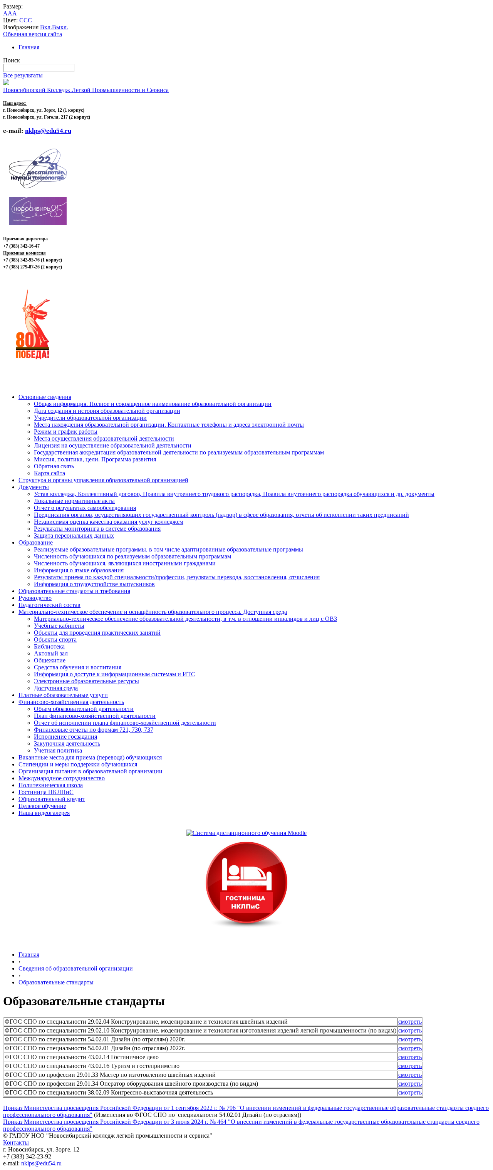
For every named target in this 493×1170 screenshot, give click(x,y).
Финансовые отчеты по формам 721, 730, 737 (93, 729)
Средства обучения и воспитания (77, 667)
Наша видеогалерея (44, 813)
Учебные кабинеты (59, 625)
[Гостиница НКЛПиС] (246, 928)
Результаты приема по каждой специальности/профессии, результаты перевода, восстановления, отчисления (177, 577)
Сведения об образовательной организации (75, 968)
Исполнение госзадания (65, 736)
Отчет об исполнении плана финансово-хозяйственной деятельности (125, 722)
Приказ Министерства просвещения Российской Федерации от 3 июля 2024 (103, 1121)
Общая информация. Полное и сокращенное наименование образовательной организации (153, 404)
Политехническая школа (50, 785)
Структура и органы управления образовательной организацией (103, 480)
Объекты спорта (55, 639)
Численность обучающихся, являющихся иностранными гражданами (125, 563)
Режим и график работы (65, 431)
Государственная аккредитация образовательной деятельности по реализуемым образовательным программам (179, 452)
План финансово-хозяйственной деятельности (95, 715)
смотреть (410, 1021)
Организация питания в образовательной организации (90, 771)
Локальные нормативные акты (74, 501)
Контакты (16, 1142)
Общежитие (49, 660)
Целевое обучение (42, 806)
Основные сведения (44, 397)
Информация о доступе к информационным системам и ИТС (114, 674)
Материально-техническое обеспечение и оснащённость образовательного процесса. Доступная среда (152, 611)
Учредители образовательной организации (90, 417)
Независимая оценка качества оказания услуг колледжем (108, 521)
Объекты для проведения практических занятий (97, 632)
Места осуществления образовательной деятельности (104, 438)
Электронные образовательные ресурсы (86, 681)
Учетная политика (58, 750)
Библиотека (49, 646)
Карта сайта (49, 473)
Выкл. (60, 27)
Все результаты (23, 75)
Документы (33, 487)
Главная (28, 47)
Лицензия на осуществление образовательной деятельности (112, 445)
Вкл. (46, 27)
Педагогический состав (49, 605)
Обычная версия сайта (32, 34)
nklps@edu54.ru (41, 1163)
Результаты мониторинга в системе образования (97, 528)
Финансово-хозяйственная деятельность (71, 702)
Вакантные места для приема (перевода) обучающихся (90, 757)
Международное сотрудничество (61, 778)
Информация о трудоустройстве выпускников (94, 584)
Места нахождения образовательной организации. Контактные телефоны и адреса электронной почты (169, 424)
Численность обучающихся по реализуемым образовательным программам (132, 556)
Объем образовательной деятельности (84, 709)
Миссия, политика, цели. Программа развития (95, 459)
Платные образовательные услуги (63, 695)
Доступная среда (56, 688)
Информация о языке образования (79, 570)
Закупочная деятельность (67, 743)
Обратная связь (54, 466)
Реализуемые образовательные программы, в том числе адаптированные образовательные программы (168, 549)
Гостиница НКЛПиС (46, 792)
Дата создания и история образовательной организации (107, 410)
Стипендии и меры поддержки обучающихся (77, 764)
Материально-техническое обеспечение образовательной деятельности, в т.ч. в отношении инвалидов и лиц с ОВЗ (185, 618)
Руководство (35, 598)
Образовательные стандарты (56, 982)
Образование (35, 542)
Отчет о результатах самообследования (85, 508)
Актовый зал (51, 653)
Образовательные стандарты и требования (74, 591)
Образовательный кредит (51, 799)
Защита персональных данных (74, 535)
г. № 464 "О (219, 1121)
